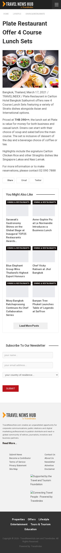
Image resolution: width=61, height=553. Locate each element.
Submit (10, 388)
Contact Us (50, 454)
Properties (18, 519)
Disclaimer (50, 469)
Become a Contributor (20, 458)
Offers (32, 519)
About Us (49, 458)
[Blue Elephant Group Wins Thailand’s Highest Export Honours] (17, 254)
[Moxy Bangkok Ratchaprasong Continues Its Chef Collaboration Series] (17, 289)
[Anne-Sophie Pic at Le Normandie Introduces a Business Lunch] (44, 208)
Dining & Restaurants (18, 202)
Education (31, 529)
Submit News (15, 454)
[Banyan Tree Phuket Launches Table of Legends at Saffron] (44, 289)
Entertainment (19, 524)
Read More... (10, 443)
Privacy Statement (17, 465)
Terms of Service (17, 462)
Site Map (13, 469)
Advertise (49, 465)
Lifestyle (44, 519)
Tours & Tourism (40, 524)
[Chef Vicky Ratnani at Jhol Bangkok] (44, 254)
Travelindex (36, 546)
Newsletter (50, 462)
